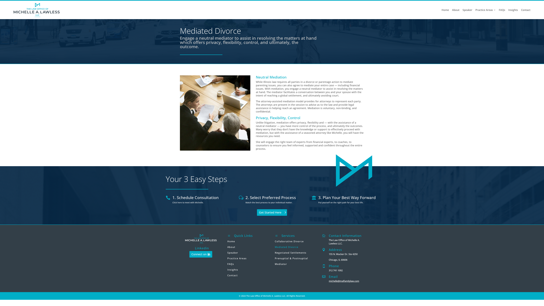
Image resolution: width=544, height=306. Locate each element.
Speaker (467, 10)
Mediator (281, 264)
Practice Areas (484, 10)
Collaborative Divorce (289, 241)
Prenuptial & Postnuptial (291, 258)
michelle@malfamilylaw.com (344, 281)
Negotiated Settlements (290, 252)
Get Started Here (270, 212)
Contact (525, 10)
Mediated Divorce (286, 247)
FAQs (502, 10)
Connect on (199, 254)
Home (445, 10)
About (455, 10)
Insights (513, 10)
